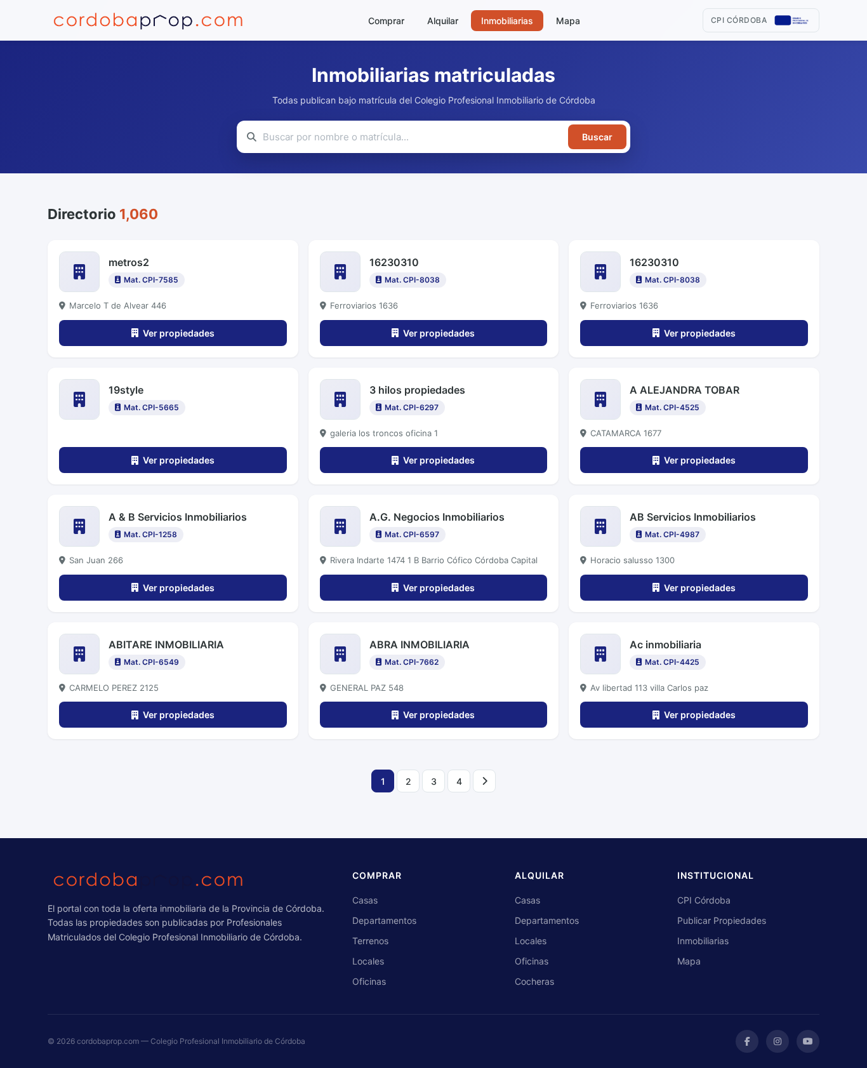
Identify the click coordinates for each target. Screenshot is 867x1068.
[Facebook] (747, 1041)
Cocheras (534, 981)
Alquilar (442, 20)
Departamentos (384, 920)
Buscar (597, 136)
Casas (365, 900)
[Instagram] (777, 1041)
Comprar (386, 20)
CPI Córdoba (704, 900)
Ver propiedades (179, 333)
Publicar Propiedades (721, 920)
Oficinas (369, 981)
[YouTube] (808, 1041)
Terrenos (370, 940)
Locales (368, 961)
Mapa (568, 20)
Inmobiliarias (507, 20)
